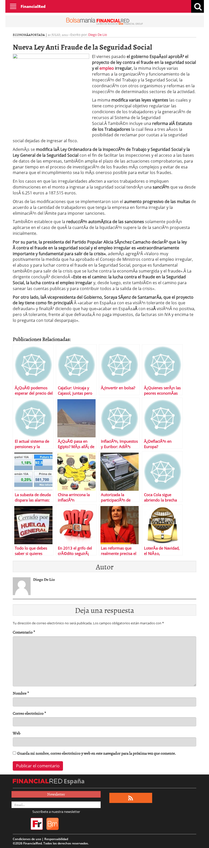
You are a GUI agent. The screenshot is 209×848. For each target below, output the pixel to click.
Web (16, 733)
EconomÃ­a (22, 34)
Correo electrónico (29, 713)
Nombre (21, 693)
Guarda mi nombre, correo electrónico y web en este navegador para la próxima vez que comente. (96, 753)
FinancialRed (33, 6)
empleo (106, 68)
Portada (38, 34)
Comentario (24, 632)
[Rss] (130, 798)
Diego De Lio (97, 34)
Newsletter (56, 794)
